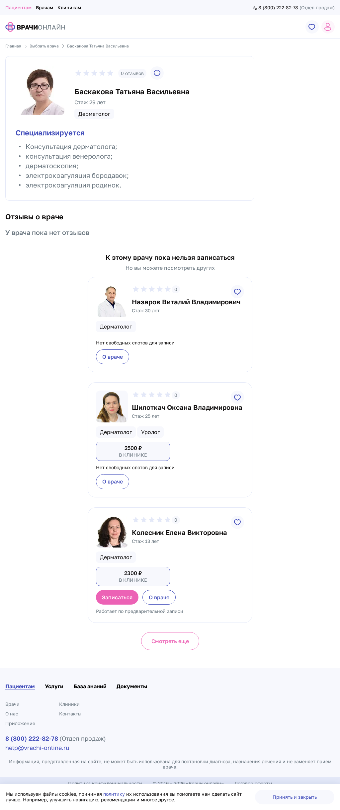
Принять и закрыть (295, 797)
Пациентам (18, 7)
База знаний (90, 686)
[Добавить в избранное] (157, 73)
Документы (132, 686)
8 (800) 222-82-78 (278, 7)
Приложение (20, 723)
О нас (11, 713)
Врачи (12, 704)
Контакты (70, 713)
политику (114, 794)
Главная (13, 45)
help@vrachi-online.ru (37, 748)
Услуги (54, 686)
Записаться (117, 597)
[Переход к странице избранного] (312, 27)
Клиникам (69, 7)
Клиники (69, 704)
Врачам (44, 7)
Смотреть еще (170, 641)
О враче (112, 356)
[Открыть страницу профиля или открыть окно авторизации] (328, 27)
